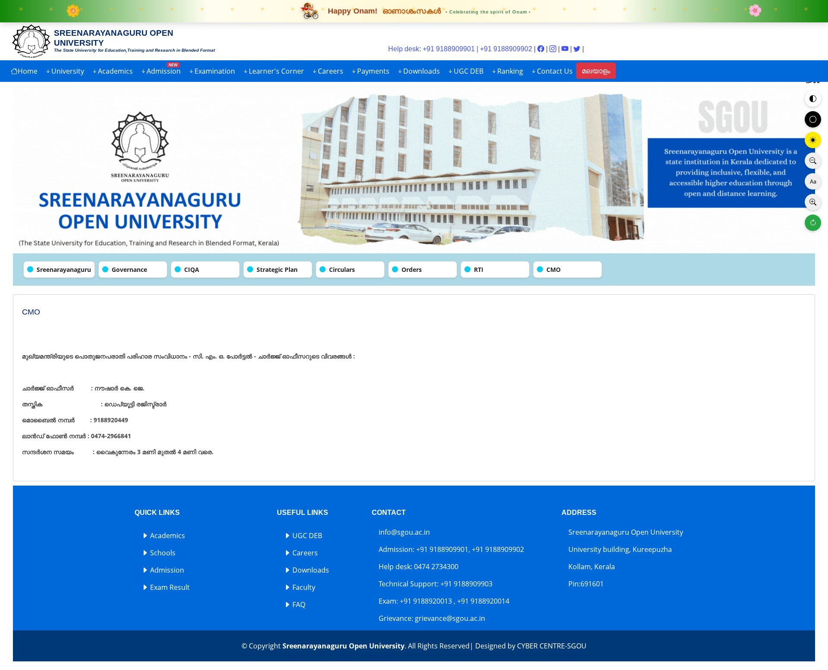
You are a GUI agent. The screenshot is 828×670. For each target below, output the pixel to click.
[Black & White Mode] (813, 119)
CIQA (191, 269)
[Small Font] (813, 161)
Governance (129, 269)
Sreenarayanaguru (64, 269)
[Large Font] (813, 202)
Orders (411, 269)
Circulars (342, 269)
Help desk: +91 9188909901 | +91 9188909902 (460, 49)
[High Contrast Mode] (813, 140)
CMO (553, 269)
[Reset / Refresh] (813, 223)
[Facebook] (541, 49)
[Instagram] (553, 49)
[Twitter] (578, 49)
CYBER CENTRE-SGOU (551, 646)
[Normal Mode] (813, 98)
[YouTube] (565, 49)
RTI (478, 269)
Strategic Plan (277, 269)
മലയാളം (596, 70)
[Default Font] (813, 181)
